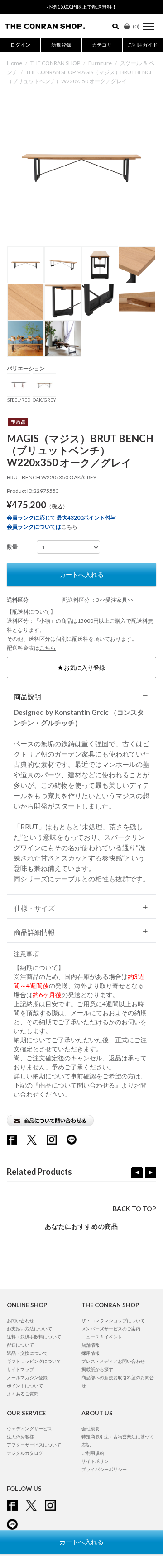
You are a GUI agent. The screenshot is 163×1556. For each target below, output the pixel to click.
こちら (69, 526)
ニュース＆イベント (102, 1336)
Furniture (100, 63)
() (136, 26)
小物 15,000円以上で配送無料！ (82, 6)
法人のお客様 (20, 1436)
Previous (137, 1172)
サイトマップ (20, 1369)
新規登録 (61, 44)
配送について (20, 1345)
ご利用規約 (93, 1453)
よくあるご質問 (22, 1393)
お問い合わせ (20, 1320)
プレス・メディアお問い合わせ (113, 1361)
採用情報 (91, 1353)
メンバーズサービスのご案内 (111, 1328)
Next (150, 1172)
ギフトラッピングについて (34, 1361)
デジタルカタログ (25, 1453)
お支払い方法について (29, 1328)
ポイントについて (25, 1385)
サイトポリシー (97, 1461)
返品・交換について (27, 1353)
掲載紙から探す (97, 1369)
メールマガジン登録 (27, 1377)
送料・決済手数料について (34, 1336)
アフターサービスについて (34, 1444)
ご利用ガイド (143, 44)
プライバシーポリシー (104, 1469)
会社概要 (91, 1428)
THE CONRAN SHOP (55, 63)
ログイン (20, 44)
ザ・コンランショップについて (113, 1320)
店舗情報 (91, 1345)
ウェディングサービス (29, 1428)
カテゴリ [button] (102, 44)
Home (14, 63)
